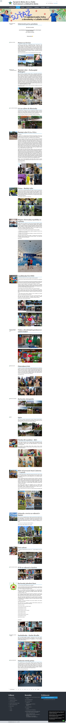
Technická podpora (12, 698)
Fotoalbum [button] (43, 7)
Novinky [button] (18, 7)
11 (16, 689)
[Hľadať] (56, 1)
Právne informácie (12, 701)
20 (35, 689)
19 (33, 689)
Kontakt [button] (47, 7)
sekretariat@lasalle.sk (29, 699)
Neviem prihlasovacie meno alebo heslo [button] (49, 699)
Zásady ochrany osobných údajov (14, 703)
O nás (10, 707)
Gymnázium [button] (36, 7)
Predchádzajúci (12, 689)
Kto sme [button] (22, 7)
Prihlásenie (55, 3)
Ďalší (38, 689)
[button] (52, 3)
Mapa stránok (12, 706)
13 (20, 689)
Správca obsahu (12, 697)
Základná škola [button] (29, 7)
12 (18, 689)
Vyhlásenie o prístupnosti (13, 700)
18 (31, 689)
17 (29, 689)
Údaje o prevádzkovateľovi (13, 704)
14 (22, 689)
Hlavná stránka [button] (12, 7)
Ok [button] (63, 720)
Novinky (11, 710)
